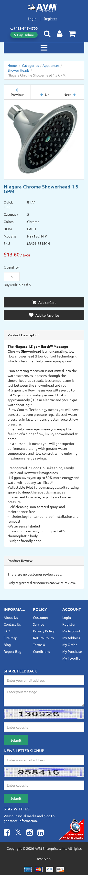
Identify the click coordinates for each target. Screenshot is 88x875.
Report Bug (12, 651)
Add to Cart (47, 302)
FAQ (7, 631)
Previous (17, 94)
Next (67, 94)
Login (32, 18)
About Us (11, 617)
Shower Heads (18, 70)
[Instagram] (29, 833)
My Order (69, 644)
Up (47, 94)
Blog (7, 644)
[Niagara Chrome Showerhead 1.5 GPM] (44, 139)
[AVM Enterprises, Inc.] (44, 8)
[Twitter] (18, 833)
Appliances (51, 65)
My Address (71, 638)
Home (12, 65)
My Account (71, 631)
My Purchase (72, 651)
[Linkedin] (40, 833)
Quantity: (12, 267)
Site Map (10, 638)
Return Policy (43, 638)
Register (50, 18)
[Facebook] (7, 833)
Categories (30, 65)
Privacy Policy (44, 631)
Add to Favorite (47, 315)
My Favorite (71, 658)
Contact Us (12, 624)
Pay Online (25, 35)
